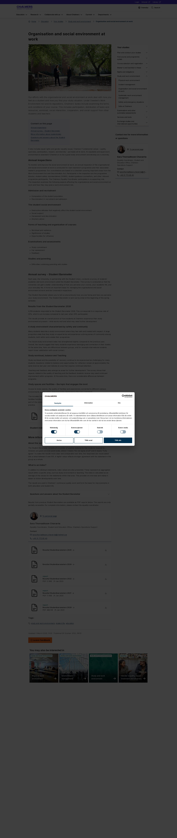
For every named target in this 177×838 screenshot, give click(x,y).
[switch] (77, 431)
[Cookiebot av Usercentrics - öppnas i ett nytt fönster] (123, 396)
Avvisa (59, 440)
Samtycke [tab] (57, 403)
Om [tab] (119, 403)
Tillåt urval (88, 440)
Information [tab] (88, 403)
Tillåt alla (118, 440)
